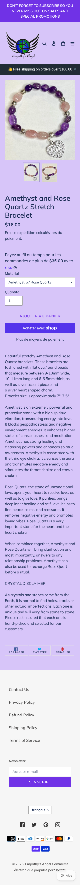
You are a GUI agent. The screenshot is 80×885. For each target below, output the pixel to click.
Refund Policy (21, 715)
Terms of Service (24, 740)
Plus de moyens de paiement (40, 339)
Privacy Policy (22, 702)
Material (12, 273)
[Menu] (72, 43)
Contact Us (19, 689)
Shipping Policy (23, 727)
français (38, 810)
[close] (75, 69)
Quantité (12, 292)
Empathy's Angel (38, 864)
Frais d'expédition (20, 232)
